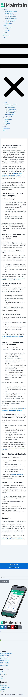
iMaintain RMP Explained (11, 11)
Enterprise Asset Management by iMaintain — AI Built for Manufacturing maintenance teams (12, 175)
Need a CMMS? (8, 23)
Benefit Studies (8, 27)
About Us (7, 28)
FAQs (6, 32)
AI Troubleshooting (11, 16)
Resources (5, 25)
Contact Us (7, 30)
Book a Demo (6, 35)
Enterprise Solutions (10, 21)
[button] (14, 70)
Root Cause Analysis (11, 18)
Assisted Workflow (10, 15)
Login (4, 37)
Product (5, 9)
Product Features (9, 13)
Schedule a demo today (17, 474)
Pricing (4, 34)
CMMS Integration (10, 20)
